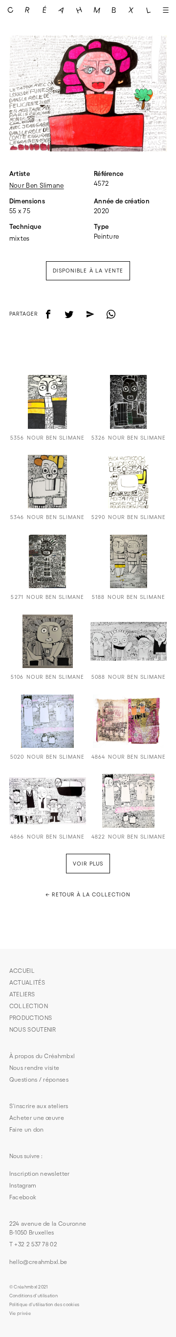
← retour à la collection (88, 894)
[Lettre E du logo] (44, 9)
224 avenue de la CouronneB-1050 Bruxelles (48, 1228)
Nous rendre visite (34, 1068)
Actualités (27, 982)
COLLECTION (28, 1006)
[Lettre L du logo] (148, 9)
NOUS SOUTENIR (32, 1029)
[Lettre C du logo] (10, 9)
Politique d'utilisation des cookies (44, 1304)
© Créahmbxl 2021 (28, 1287)
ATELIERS (22, 994)
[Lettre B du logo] (113, 9)
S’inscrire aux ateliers (38, 1106)
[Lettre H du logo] (79, 9)
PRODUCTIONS (30, 1018)
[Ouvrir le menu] (166, 9)
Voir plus (88, 864)
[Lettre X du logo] (131, 9)
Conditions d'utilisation (33, 1295)
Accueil (22, 970)
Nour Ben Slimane (36, 185)
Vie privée (20, 1313)
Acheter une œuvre (36, 1117)
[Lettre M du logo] (96, 9)
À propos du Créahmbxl (42, 1056)
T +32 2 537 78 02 (33, 1244)
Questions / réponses (38, 1079)
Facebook (22, 1197)
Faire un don (26, 1129)
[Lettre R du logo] (27, 9)
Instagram (23, 1185)
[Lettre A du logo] (61, 9)
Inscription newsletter (39, 1173)
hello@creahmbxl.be (38, 1262)
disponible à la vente (88, 270)
